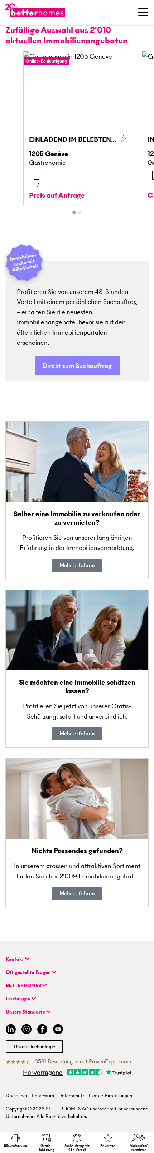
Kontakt (15, 959)
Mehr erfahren (77, 565)
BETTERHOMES (24, 985)
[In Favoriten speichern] (123, 139)
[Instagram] (26, 1030)
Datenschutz (71, 1095)
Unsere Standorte (26, 1012)
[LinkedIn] (9, 1030)
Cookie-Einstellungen (110, 1095)
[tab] (74, 212)
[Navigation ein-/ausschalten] (143, 12)
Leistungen (19, 998)
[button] (77, 365)
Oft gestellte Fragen (29, 972)
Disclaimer (17, 1095)
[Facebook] (42, 1030)
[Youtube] (58, 1030)
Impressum (43, 1095)
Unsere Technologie (34, 1046)
